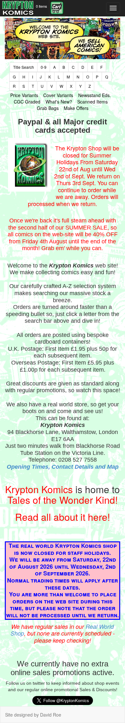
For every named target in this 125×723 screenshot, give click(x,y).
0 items (41, 6)
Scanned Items (92, 101)
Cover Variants (58, 95)
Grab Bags (48, 108)
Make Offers (76, 108)
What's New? (59, 101)
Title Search (23, 67)
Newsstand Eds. (94, 95)
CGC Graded (27, 101)
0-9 (43, 67)
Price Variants (24, 95)
